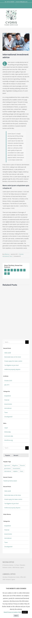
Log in (6, 428)
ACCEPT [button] (25, 612)
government (7, 468)
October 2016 (8, 380)
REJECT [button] (16, 615)
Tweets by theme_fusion (10, 481)
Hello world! (7, 353)
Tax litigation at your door (11, 365)
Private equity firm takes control (13, 361)
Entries (7, 432)
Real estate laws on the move (12, 357)
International (6, 256)
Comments (8, 436)
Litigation (15, 471)
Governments (8, 404)
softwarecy (6, 254)
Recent (16, 455)
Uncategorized (8, 416)
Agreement (7, 465)
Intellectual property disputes (12, 369)
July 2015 (6, 385)
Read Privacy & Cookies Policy (12, 612)
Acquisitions (7, 396)
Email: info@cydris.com (21, 1)
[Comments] (24, 455)
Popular (7, 455)
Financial (21, 254)
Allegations (15, 465)
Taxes (10, 256)
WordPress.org (8, 440)
